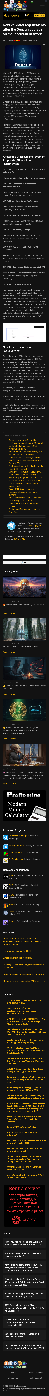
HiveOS (12, 904)
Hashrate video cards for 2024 (17, 951)
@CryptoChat (20, 539)
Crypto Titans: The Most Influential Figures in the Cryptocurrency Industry (25, 1041)
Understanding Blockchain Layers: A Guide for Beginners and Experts (26, 1176)
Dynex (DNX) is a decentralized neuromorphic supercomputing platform (23, 492)
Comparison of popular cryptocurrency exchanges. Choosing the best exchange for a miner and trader (23, 941)
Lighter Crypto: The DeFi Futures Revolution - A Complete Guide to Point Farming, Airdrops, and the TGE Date (26, 1159)
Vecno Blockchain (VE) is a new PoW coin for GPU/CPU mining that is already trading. (25, 483)
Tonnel (12, 921)
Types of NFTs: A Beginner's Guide (22, 1127)
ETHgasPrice (13, 1378)
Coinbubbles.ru (15, 852)
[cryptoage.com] (15, 7)
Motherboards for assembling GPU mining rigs (24, 981)
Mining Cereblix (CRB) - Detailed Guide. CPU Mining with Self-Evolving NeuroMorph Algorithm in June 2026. (26, 475)
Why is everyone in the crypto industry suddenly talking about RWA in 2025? (24, 1088)
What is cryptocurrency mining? (17, 958)
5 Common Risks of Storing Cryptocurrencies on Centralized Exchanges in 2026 (21, 1011)
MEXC (11, 895)
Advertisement (36, 1378)
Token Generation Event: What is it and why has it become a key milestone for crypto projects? (26, 1079)
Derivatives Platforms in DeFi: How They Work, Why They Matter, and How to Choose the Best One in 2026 (26, 1032)
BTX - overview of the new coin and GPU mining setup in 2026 (24, 1001)
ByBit (11, 875)
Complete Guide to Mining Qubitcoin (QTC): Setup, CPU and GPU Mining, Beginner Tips (25, 460)
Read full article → (11, 613)
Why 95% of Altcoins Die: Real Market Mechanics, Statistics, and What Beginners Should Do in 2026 (26, 1050)
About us (13, 1372)
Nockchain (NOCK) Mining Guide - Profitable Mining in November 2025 (26, 1141)
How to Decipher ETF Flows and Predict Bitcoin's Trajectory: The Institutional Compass (24, 1119)
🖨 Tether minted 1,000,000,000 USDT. (20, 646)
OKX (11, 885)
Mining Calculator (36, 1372)
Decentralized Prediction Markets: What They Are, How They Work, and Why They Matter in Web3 (25, 1061)
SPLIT (11, 911)
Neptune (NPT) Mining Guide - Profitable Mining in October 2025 (24, 1149)
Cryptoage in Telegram (19, 836)
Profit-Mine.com (16, 859)
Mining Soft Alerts (17, 845)
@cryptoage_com (34, 526)
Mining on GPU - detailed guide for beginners (23, 974)
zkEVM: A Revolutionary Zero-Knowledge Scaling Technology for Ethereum (25, 1070)
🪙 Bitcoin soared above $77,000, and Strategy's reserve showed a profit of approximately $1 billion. (20, 730)
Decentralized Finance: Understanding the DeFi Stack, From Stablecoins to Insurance (25, 1096)
